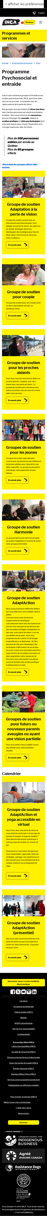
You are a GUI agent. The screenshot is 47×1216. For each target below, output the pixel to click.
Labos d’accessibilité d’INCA (23, 1046)
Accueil (5, 63)
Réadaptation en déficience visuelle (23, 1085)
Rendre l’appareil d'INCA (23, 1068)
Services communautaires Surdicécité (23, 1080)
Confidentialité (23, 1034)
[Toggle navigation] (40, 22)
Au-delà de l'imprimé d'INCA (23, 1052)
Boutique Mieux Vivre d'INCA (23, 1074)
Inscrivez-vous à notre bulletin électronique (23, 982)
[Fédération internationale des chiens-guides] (23, 1180)
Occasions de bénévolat (23, 1006)
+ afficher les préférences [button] (24, 4)
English (41, 13)
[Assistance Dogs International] (23, 1168)
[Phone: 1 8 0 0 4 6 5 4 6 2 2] (34, 13)
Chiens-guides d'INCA (23, 1012)
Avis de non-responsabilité (23, 1029)
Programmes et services (22, 63)
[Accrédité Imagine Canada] (23, 1156)
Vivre (38, 63)
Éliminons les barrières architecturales (23, 1057)
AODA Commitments (24, 1023)
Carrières (23, 1001)
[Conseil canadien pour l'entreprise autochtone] (23, 1139)
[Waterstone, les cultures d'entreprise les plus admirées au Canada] (23, 1195)
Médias (23, 1018)
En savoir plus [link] (14, 245)
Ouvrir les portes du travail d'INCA (23, 1063)
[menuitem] (41, 13)
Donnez (29, 22)
